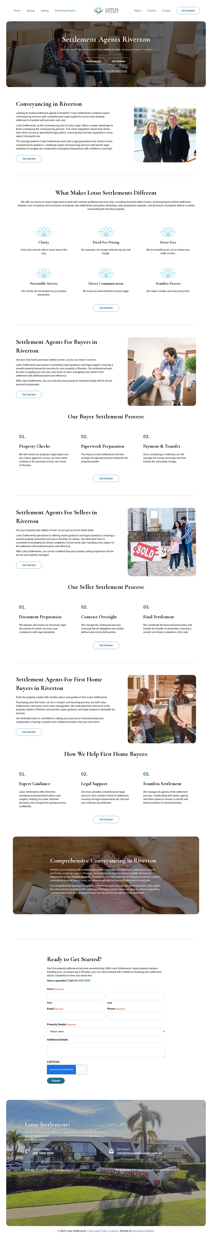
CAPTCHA (53, 1062)
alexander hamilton (143, 1231)
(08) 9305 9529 (118, 71)
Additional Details (57, 1039)
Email (55, 1008)
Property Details (61, 1024)
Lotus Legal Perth (97, 1231)
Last (109, 1002)
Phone (116, 1008)
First (49, 1002)
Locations (113, 1231)
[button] (188, 10)
